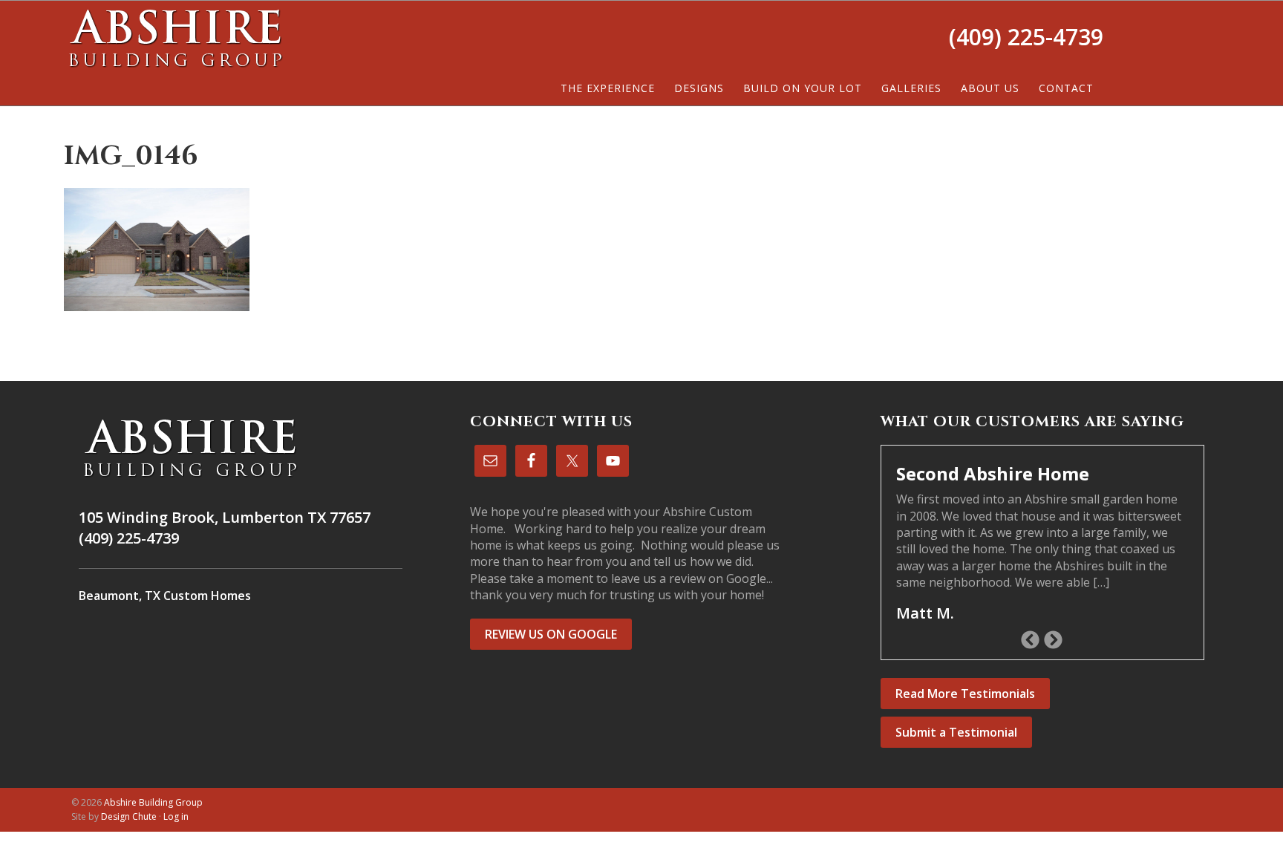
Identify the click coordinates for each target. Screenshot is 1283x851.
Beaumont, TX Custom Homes (165, 595)
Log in (176, 816)
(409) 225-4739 (1026, 37)
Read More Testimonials (965, 693)
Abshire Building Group (175, 38)
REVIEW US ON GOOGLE (551, 634)
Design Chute (129, 816)
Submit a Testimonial (956, 732)
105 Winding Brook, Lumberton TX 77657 (224, 517)
